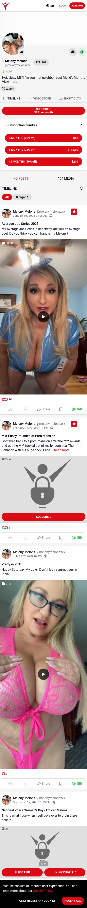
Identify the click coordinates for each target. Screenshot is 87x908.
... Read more (59, 450)
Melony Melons (24, 211)
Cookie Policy (42, 891)
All (7, 197)
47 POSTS (21, 178)
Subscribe (43, 516)
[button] (43, 125)
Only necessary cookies (37, 900)
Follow (41, 62)
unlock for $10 (65, 872)
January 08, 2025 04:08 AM (30, 215)
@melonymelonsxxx (50, 211)
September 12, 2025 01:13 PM (32, 802)
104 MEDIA (66, 178)
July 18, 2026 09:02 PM (27, 556)
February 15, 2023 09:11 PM (30, 427)
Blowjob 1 (22, 197)
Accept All (73, 900)
